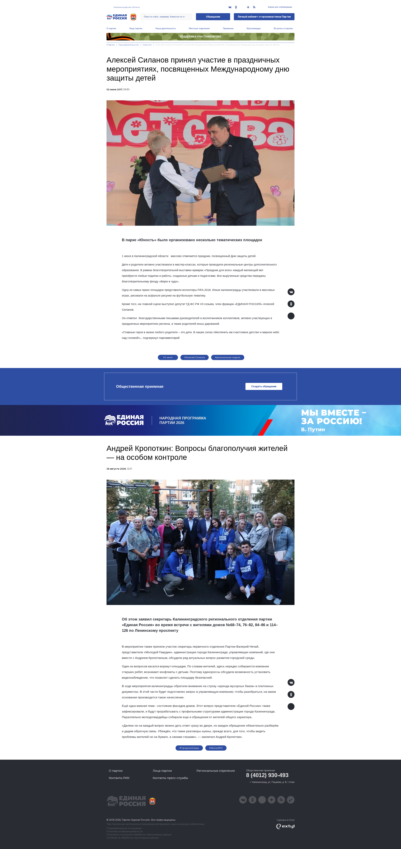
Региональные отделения (216, 771)
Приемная (228, 28)
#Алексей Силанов (194, 357)
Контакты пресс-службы (170, 778)
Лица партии (135, 28)
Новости (147, 45)
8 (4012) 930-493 (267, 775)
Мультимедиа (254, 28)
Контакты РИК (119, 778)
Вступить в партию (283, 28)
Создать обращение (263, 386)
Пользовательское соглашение (124, 828)
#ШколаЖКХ (216, 748)
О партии (111, 28)
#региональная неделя (227, 357)
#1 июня (167, 357)
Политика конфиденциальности (125, 831)
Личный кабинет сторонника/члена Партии (264, 16)
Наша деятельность (165, 28)
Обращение (213, 16)
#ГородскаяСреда (189, 748)
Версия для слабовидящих (280, 7)
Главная (111, 45)
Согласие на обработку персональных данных (133, 837)
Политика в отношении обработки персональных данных (139, 834)
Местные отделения (199, 28)
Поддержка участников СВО (200, 36)
